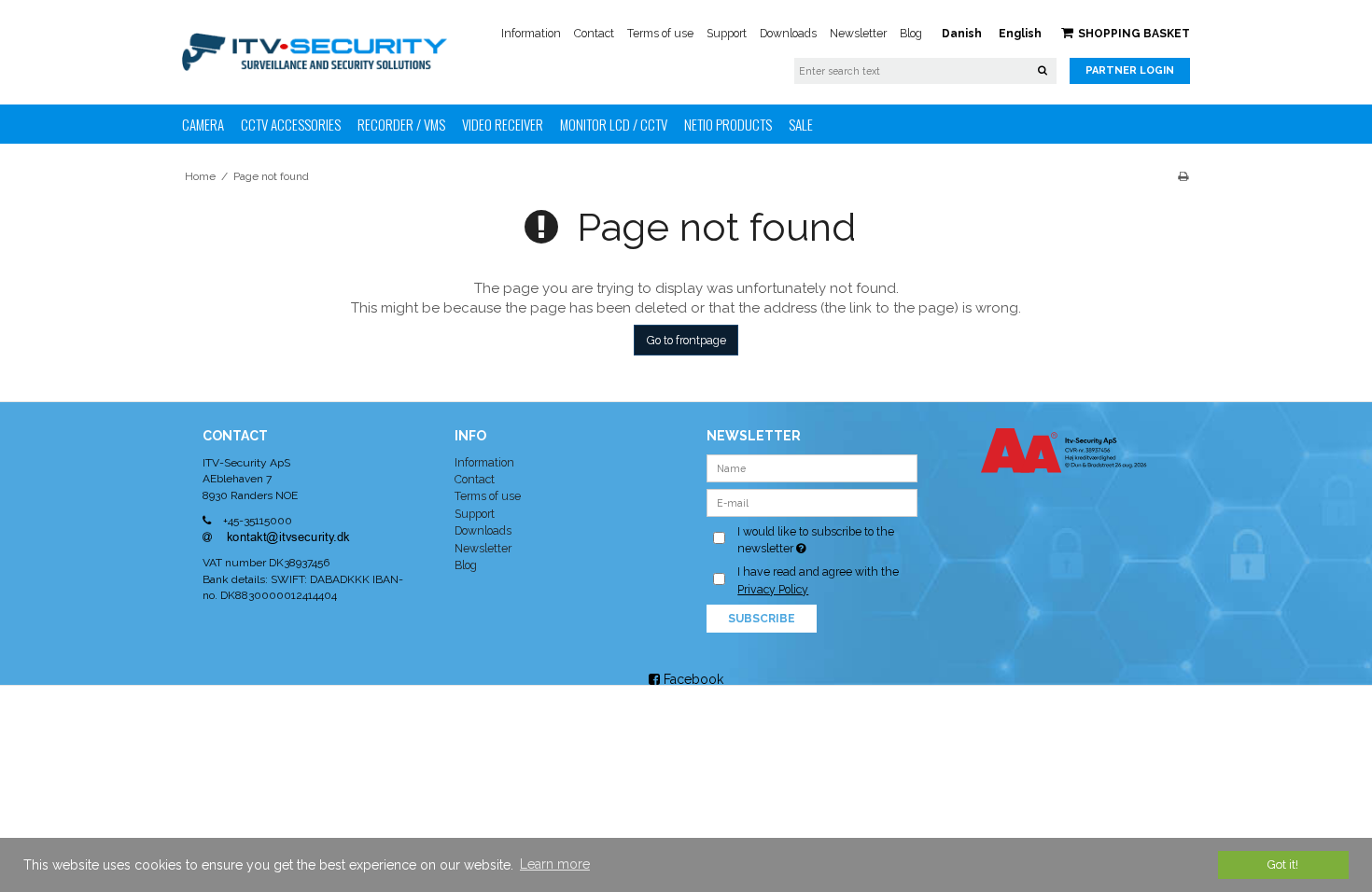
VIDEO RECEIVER (502, 124)
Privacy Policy (772, 589)
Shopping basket (1134, 33)
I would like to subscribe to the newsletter (826, 539)
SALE (801, 124)
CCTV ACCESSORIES (291, 124)
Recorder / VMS (401, 124)
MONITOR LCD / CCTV (613, 124)
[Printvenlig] (1183, 176)
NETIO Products (728, 124)
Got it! (1282, 864)
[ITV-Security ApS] (314, 52)
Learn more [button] (555, 864)
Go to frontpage (686, 340)
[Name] (812, 466)
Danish (962, 33)
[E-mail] (812, 501)
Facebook (691, 679)
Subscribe (761, 618)
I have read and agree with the (818, 579)
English (1020, 33)
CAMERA (203, 124)
